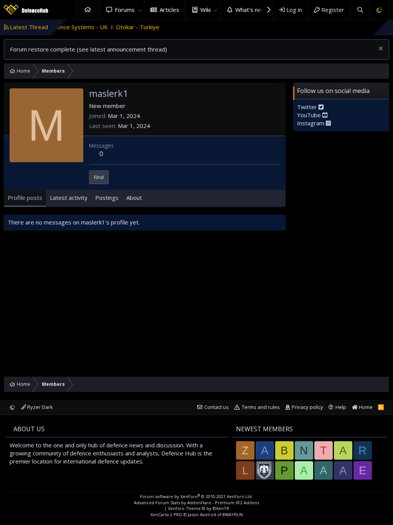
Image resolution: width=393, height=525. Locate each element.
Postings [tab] (107, 197)
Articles (169, 9)
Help (340, 407)
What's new (250, 9)
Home (87, 10)
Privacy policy (307, 407)
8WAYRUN (233, 514)
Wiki (205, 9)
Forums (125, 9)
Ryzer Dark (39, 407)
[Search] (359, 10)
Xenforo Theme (198, 508)
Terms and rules (261, 407)
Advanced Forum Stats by (196, 502)
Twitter (308, 107)
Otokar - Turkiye (127, 27)
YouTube (309, 115)
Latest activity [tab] (69, 197)
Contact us (216, 407)
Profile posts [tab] (25, 197)
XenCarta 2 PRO (166, 514)
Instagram (311, 123)
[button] (139, 10)
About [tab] (134, 197)
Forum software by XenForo (196, 496)
